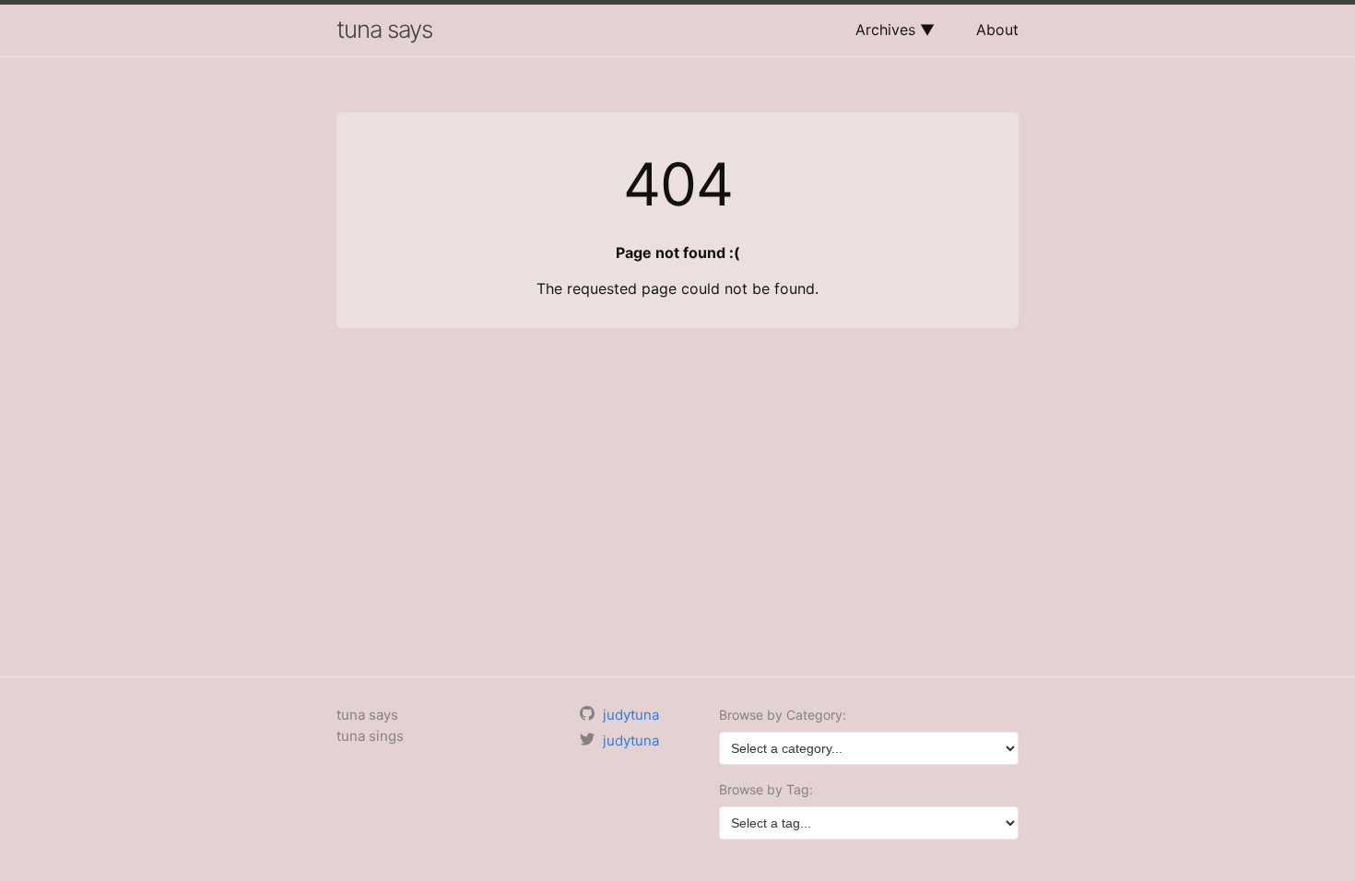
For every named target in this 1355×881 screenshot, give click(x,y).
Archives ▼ (895, 29)
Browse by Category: (782, 714)
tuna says (384, 29)
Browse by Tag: (766, 789)
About (997, 29)
